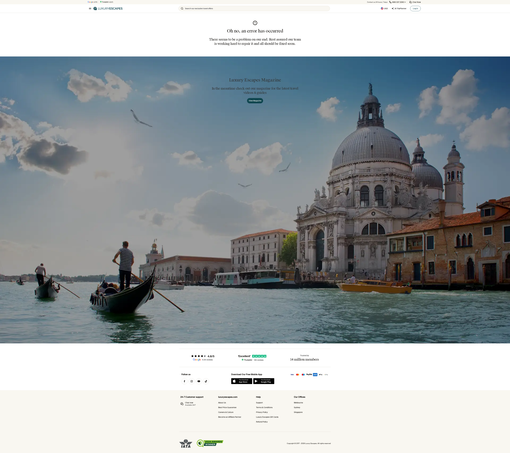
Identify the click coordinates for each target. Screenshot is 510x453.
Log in (415, 8)
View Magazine (255, 101)
